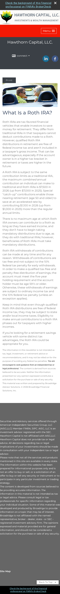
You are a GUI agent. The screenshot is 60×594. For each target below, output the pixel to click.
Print (9, 80)
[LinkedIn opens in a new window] (45, 61)
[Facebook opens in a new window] (55, 61)
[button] (49, 31)
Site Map (5, 571)
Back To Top (46, 582)
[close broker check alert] (55, 3)
